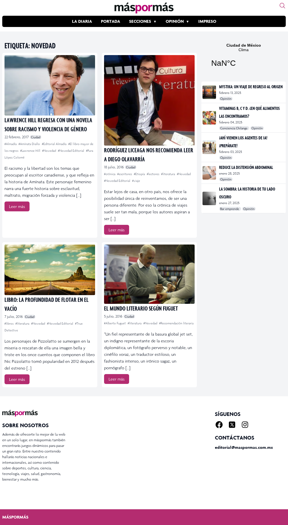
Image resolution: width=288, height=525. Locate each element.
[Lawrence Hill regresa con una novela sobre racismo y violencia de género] (49, 85)
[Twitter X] (232, 424)
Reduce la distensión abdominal (246, 167)
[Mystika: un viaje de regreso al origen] (209, 92)
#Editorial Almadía (54, 144)
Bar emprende (230, 209)
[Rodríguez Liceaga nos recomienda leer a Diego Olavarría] (149, 100)
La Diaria (82, 21)
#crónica (110, 174)
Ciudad (35, 137)
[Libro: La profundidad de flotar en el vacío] (49, 270)
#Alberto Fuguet (115, 323)
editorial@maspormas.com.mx (244, 447)
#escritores (125, 174)
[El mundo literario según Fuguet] (149, 274)
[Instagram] (245, 424)
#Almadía (10, 144)
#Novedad (49, 151)
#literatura (168, 174)
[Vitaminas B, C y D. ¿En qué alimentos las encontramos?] (209, 118)
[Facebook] (219, 424)
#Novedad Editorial (71, 151)
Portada (110, 21)
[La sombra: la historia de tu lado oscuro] (209, 198)
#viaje (136, 181)
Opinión (175, 21)
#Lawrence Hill (30, 151)
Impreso (207, 21)
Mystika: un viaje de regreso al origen (251, 86)
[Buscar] (282, 5)
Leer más (17, 206)
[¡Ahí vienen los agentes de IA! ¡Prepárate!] (209, 147)
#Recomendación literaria (176, 323)
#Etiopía (140, 174)
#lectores (153, 174)
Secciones (140, 21)
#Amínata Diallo (30, 144)
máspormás (15, 517)
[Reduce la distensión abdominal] (209, 173)
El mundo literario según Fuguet (141, 308)
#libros (9, 323)
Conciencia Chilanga (234, 128)
